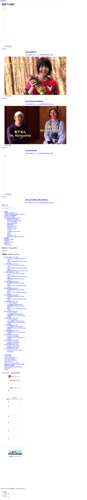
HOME (6, 211)
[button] (15, 208)
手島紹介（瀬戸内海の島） (12, 217)
